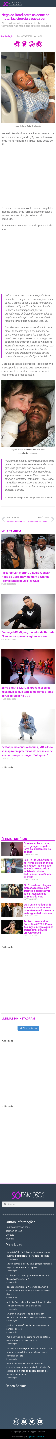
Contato (10, 1234)
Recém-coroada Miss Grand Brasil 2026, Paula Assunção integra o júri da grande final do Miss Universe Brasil (38, 927)
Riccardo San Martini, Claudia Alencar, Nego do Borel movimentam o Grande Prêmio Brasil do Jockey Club (25, 577)
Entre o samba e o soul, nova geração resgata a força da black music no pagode (37, 847)
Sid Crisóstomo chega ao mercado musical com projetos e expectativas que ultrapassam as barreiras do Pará (38, 891)
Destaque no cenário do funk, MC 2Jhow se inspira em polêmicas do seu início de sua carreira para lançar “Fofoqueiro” (27, 751)
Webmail (10, 1238)
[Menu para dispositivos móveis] (51, 3)
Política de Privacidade (18, 1227)
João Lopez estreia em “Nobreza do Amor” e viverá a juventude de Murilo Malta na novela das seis (28, 1290)
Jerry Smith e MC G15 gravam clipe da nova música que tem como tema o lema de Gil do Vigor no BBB (27, 692)
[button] (17, 44)
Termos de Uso (14, 1230)
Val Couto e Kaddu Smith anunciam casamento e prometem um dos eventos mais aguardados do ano (39, 909)
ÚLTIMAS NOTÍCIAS (14, 839)
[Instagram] (16, 1421)
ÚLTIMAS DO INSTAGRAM (18, 1018)
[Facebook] (24, 1421)
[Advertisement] (28, 177)
